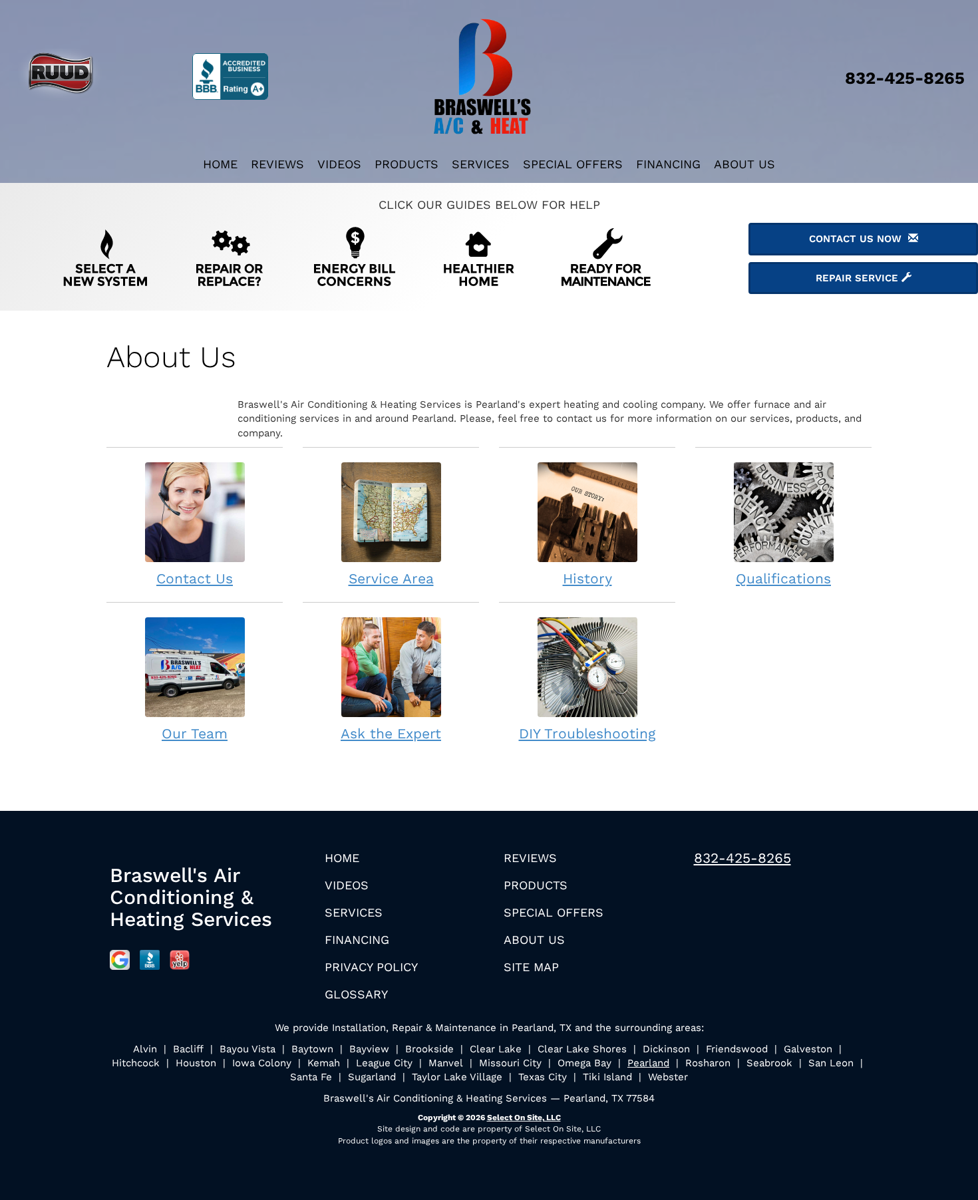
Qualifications (783, 578)
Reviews (277, 164)
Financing (668, 164)
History (587, 578)
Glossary (356, 994)
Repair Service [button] (858, 278)
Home (220, 164)
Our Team (195, 733)
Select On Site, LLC (524, 1117)
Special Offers (573, 164)
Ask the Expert (391, 733)
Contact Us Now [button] (858, 239)
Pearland (648, 1063)
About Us (744, 164)
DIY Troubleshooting (587, 733)
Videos (339, 164)
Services (481, 164)
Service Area (391, 578)
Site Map (531, 967)
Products (406, 164)
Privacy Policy (371, 967)
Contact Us (194, 578)
